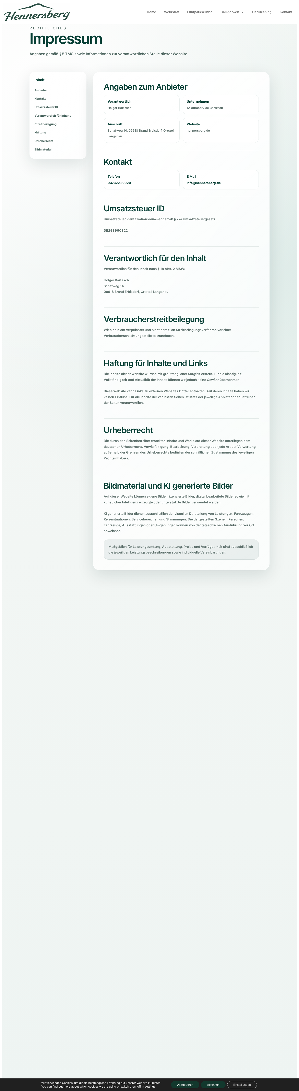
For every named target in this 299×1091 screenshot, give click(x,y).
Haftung (40, 132)
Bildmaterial (43, 149)
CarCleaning (262, 12)
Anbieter (41, 90)
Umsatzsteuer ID (46, 107)
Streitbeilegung (46, 124)
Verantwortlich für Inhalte (53, 115)
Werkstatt (171, 12)
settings (150, 1086)
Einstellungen (242, 1084)
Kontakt (286, 12)
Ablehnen (213, 1084)
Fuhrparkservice (199, 12)
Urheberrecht (44, 141)
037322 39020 (119, 183)
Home (151, 12)
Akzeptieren (185, 1084)
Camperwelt (229, 12)
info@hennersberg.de (204, 183)
